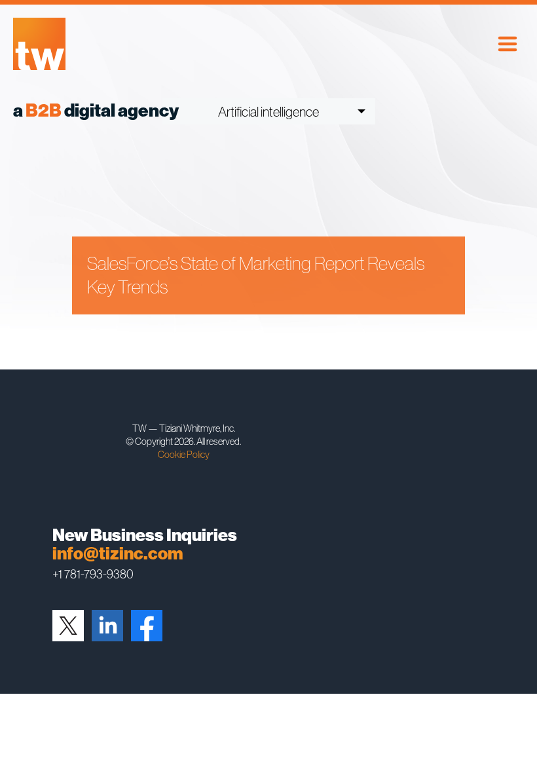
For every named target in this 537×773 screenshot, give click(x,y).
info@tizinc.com (117, 554)
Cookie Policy (184, 454)
